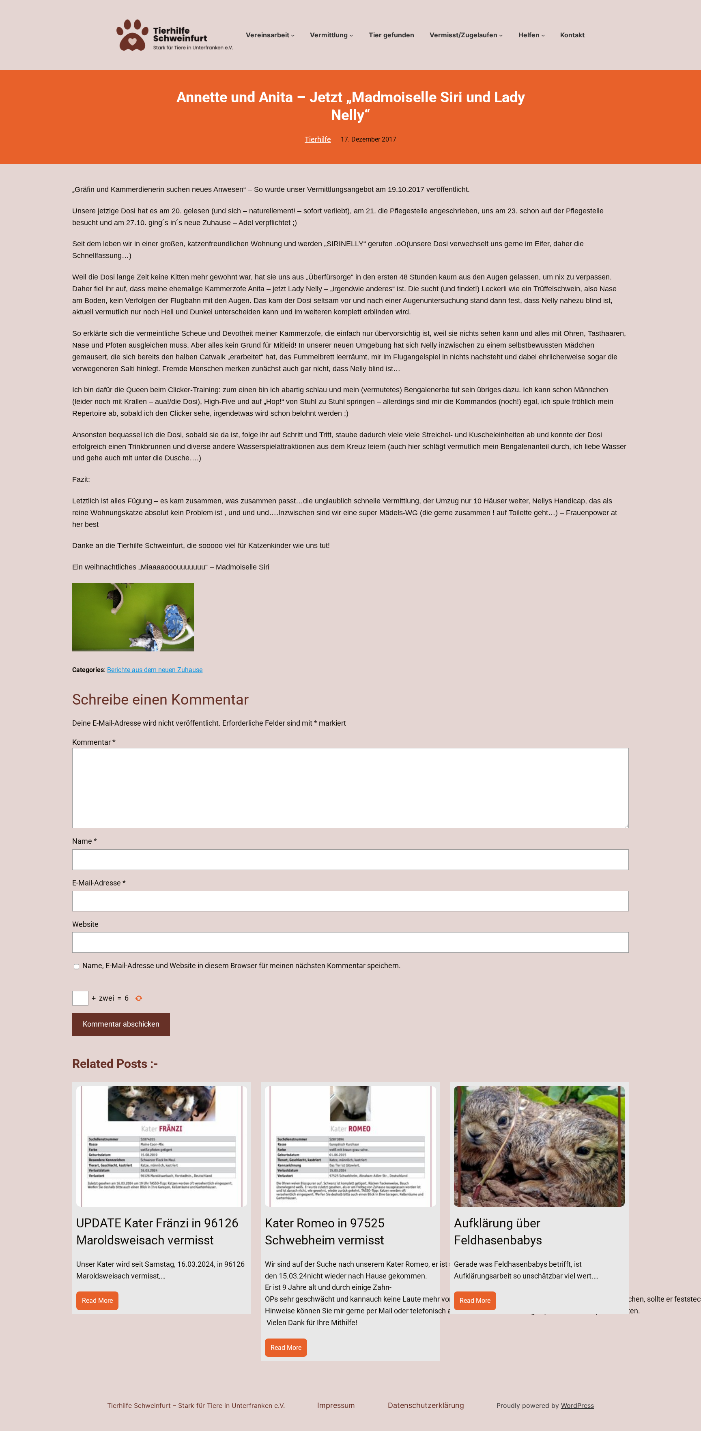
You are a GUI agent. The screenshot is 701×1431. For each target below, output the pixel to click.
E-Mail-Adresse (99, 883)
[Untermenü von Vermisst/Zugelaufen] (501, 35)
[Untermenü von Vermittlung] (351, 35)
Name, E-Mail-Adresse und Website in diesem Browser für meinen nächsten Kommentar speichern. (241, 965)
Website (85, 924)
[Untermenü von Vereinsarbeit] (293, 35)
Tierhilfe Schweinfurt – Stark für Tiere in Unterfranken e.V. (196, 1405)
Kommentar (94, 742)
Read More (100, 1303)
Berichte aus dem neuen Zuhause (154, 670)
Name (84, 841)
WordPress (577, 1405)
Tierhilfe (318, 139)
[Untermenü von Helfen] (543, 35)
